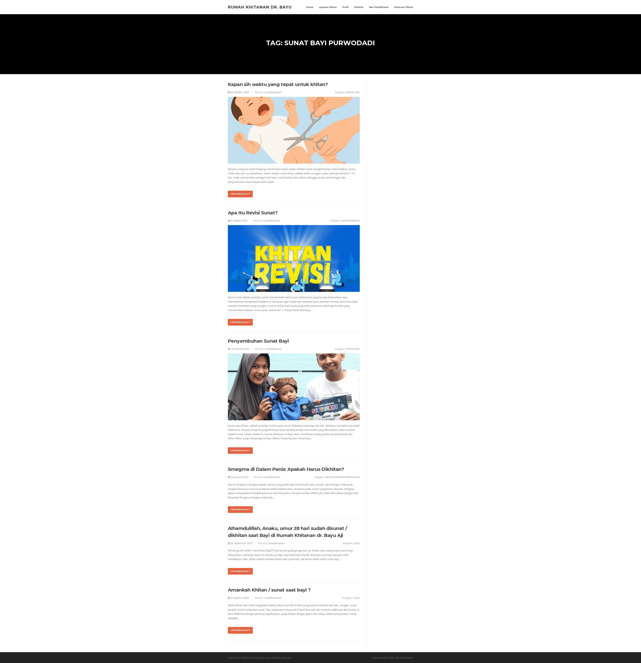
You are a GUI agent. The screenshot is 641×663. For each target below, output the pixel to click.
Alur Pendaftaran (379, 7)
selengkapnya (239, 193)
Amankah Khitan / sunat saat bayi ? (269, 590)
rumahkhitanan (272, 92)
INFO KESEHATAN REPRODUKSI (342, 477)
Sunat (356, 543)
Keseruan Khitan (403, 7)
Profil (345, 7)
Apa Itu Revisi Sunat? (253, 213)
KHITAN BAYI (353, 92)
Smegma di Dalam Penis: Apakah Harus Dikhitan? (286, 469)
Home (309, 7)
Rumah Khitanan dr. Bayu (260, 7)
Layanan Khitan (328, 7)
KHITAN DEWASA (350, 220)
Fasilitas (358, 7)
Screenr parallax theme (383, 657)
